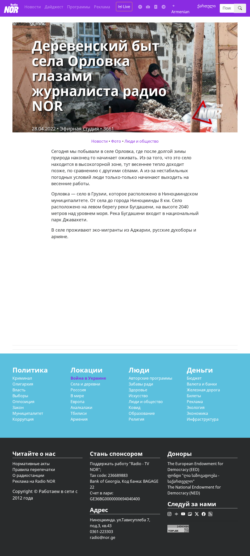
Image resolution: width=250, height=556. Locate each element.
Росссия (78, 390)
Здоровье (138, 390)
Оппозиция (23, 401)
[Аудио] (140, 7)
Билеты (194, 395)
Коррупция (23, 419)
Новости (32, 7)
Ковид (134, 407)
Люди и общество (142, 141)
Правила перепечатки (33, 469)
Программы (78, 7)
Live (126, 6)
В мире (77, 395)
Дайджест (54, 7)
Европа (77, 401)
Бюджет (194, 378)
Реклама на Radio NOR (33, 481)
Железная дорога (203, 390)
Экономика (197, 413)
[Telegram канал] (163, 7)
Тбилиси (79, 413)
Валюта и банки (202, 384)
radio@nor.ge (102, 537)
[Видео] (156, 7)
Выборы (20, 395)
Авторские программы (150, 378)
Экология (196, 407)
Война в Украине (88, 378)
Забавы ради (141, 384)
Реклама (102, 7)
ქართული (206, 6)
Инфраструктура (203, 419)
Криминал (22, 378)
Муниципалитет (27, 413)
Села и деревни (85, 384)
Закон (18, 407)
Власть (19, 390)
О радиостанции (28, 475)
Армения (79, 419)
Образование (142, 413)
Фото (116, 141)
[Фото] (148, 7)
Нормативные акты (31, 463)
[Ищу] (240, 8)
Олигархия (22, 384)
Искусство (138, 395)
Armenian (180, 11)
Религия (136, 419)
